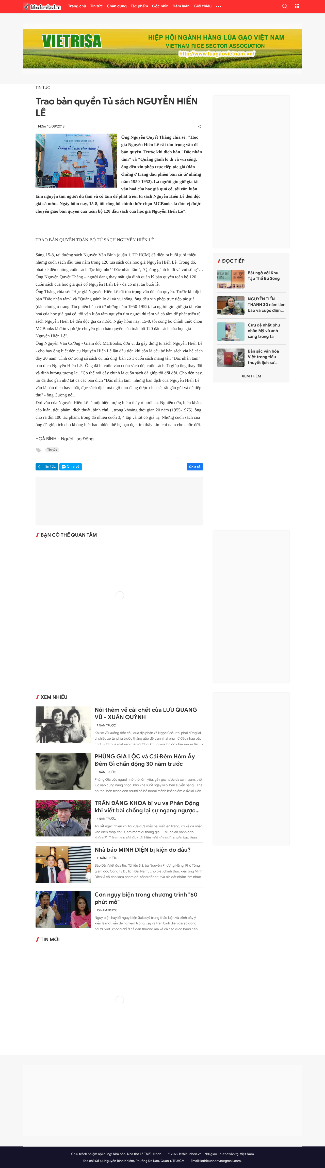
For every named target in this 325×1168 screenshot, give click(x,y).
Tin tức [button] (50, 467)
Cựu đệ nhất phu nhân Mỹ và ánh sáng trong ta (264, 331)
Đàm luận (181, 6)
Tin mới (50, 940)
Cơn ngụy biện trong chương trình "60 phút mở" (146, 898)
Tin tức (96, 6)
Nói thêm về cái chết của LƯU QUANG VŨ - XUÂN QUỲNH (146, 713)
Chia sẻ (195, 467)
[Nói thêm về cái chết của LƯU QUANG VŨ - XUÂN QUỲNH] (63, 724)
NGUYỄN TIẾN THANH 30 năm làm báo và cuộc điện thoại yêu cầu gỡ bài (266, 305)
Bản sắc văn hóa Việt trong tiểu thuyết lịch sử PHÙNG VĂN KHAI (265, 357)
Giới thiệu (203, 6)
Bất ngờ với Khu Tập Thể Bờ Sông (264, 275)
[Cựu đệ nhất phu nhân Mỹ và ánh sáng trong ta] (231, 331)
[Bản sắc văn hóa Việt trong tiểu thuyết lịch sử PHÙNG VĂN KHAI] (231, 358)
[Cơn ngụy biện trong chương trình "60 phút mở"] (63, 909)
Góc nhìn (160, 6)
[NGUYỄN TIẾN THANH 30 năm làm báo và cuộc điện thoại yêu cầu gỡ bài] (231, 305)
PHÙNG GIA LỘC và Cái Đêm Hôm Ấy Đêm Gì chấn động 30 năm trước (145, 760)
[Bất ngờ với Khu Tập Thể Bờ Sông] (231, 279)
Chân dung (117, 6)
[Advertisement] (251, 172)
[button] (285, 6)
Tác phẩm (139, 6)
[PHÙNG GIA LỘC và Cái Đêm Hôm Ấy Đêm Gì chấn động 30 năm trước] (63, 771)
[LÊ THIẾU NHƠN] (42, 6)
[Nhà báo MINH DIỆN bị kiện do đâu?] (63, 864)
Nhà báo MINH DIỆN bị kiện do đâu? (143, 849)
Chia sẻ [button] (73, 467)
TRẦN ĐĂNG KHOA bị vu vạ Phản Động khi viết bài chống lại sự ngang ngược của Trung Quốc (147, 807)
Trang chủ (77, 6)
